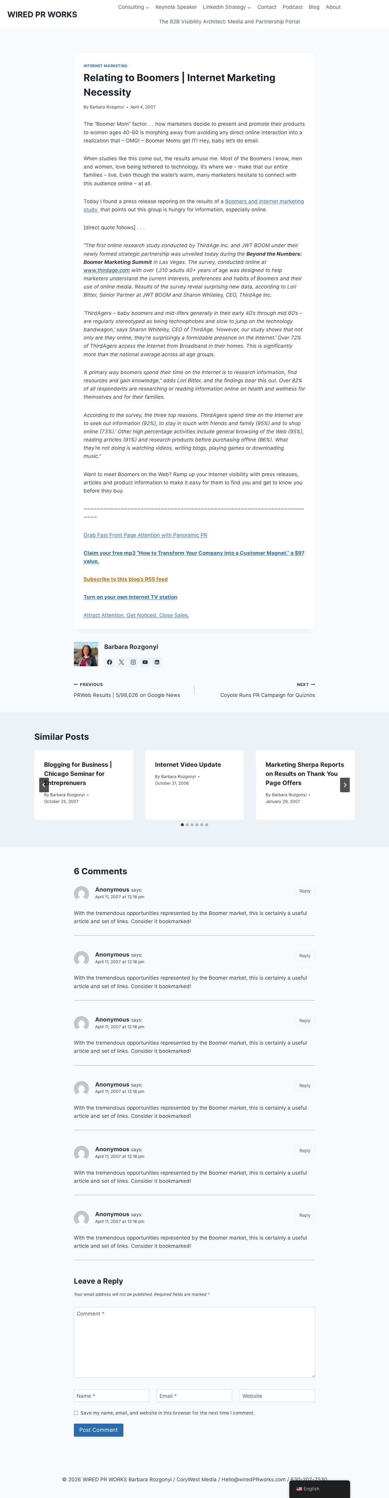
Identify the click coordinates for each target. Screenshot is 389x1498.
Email (168, 1396)
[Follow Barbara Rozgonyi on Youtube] (145, 662)
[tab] (182, 824)
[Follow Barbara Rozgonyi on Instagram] (133, 662)
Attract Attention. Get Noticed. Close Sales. (136, 615)
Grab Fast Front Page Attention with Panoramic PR (145, 535)
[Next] (345, 785)
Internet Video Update (188, 764)
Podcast (293, 7)
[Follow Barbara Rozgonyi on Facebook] (109, 662)
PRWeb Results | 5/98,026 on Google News (127, 690)
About (333, 7)
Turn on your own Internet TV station (130, 597)
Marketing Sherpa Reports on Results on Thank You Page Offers (305, 774)
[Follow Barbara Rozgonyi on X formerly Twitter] (121, 662)
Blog (314, 7)
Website (252, 1396)
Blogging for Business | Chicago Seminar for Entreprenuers (78, 774)
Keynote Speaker (176, 7)
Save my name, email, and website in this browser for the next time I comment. (168, 1413)
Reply (305, 890)
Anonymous (112, 889)
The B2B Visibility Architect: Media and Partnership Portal (229, 22)
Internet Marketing (106, 65)
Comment (91, 1314)
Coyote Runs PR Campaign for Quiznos (267, 690)
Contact (267, 7)
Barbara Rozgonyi (107, 106)
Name (86, 1396)
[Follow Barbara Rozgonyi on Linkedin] (157, 662)
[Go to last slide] (44, 785)
